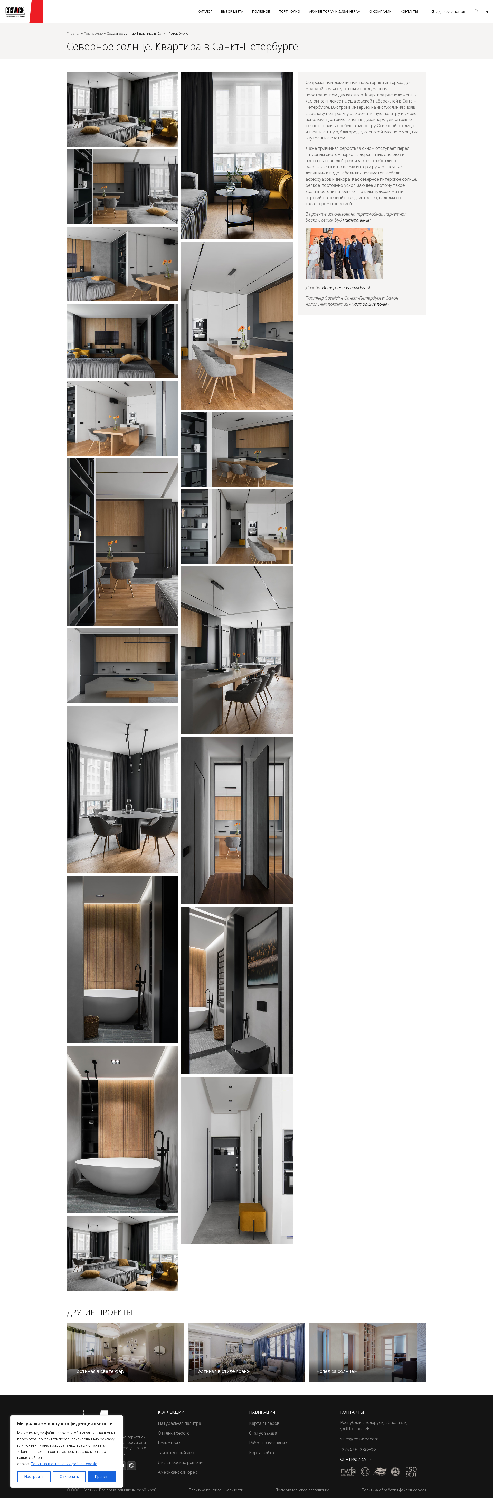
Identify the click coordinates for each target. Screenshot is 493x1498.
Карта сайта (261, 1452)
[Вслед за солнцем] (367, 1352)
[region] (66, 1451)
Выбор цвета (232, 11)
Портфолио (93, 33)
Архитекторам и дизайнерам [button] (335, 11)
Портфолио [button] (289, 11)
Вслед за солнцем (337, 1371)
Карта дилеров (264, 1423)
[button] (477, 11)
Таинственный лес (176, 1452)
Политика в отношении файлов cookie (64, 1464)
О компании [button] (380, 11)
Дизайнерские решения (181, 1462)
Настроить (34, 1477)
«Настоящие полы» (369, 304)
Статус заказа (263, 1433)
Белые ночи (169, 1442)
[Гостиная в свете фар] (125, 1352)
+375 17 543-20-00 (358, 1449)
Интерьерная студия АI (346, 287)
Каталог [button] (205, 11)
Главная (73, 33)
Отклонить (69, 1477)
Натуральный (357, 220)
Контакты (409, 11)
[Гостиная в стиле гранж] (246, 1352)
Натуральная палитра (179, 1423)
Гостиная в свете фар (99, 1371)
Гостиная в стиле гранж (223, 1371)
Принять (102, 1477)
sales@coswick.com (359, 1439)
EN (486, 11)
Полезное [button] (261, 11)
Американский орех (177, 1472)
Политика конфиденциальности (216, 1490)
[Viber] (131, 1465)
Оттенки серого (174, 1433)
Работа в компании (268, 1442)
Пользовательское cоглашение (302, 1490)
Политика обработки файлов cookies (394, 1490)
